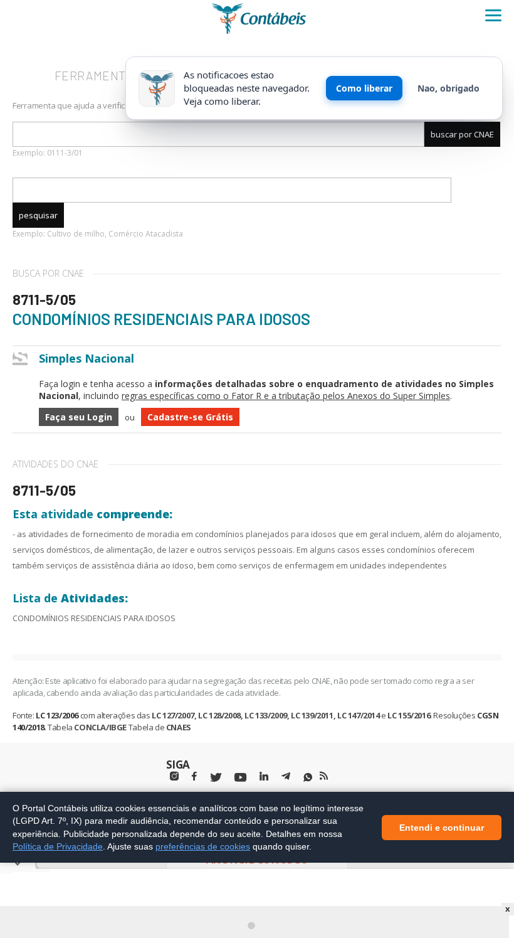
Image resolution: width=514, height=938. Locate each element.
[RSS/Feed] (324, 776)
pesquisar (38, 215)
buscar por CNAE (462, 134)
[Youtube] (240, 778)
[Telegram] (286, 778)
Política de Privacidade (58, 846)
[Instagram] (174, 776)
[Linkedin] (264, 776)
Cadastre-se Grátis (190, 417)
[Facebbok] (194, 776)
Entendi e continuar (441, 827)
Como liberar (364, 88)
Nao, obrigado (448, 88)
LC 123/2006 (57, 715)
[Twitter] (215, 778)
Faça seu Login (78, 417)
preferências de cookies (202, 846)
